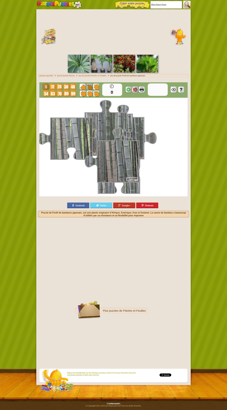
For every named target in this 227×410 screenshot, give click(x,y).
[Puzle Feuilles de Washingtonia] (147, 72)
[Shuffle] (128, 89)
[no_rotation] (135, 89)
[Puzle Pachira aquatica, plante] (101, 72)
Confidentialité (113, 404)
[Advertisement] (113, 31)
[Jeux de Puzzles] (59, 4)
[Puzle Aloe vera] (78, 72)
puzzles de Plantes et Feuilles (127, 310)
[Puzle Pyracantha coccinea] (124, 72)
